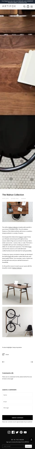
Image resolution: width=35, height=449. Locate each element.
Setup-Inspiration (17, 347)
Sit (25, 237)
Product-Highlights (7, 347)
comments (23, 198)
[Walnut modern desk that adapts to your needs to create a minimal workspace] (17, 289)
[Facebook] (13, 432)
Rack (9, 256)
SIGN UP (28, 446)
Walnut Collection (13, 227)
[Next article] (32, 362)
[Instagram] (9, 432)
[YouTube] (25, 432)
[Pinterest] (21, 432)
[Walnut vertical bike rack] (17, 322)
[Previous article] (3, 362)
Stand (21, 237)
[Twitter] (17, 432)
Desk (30, 247)
